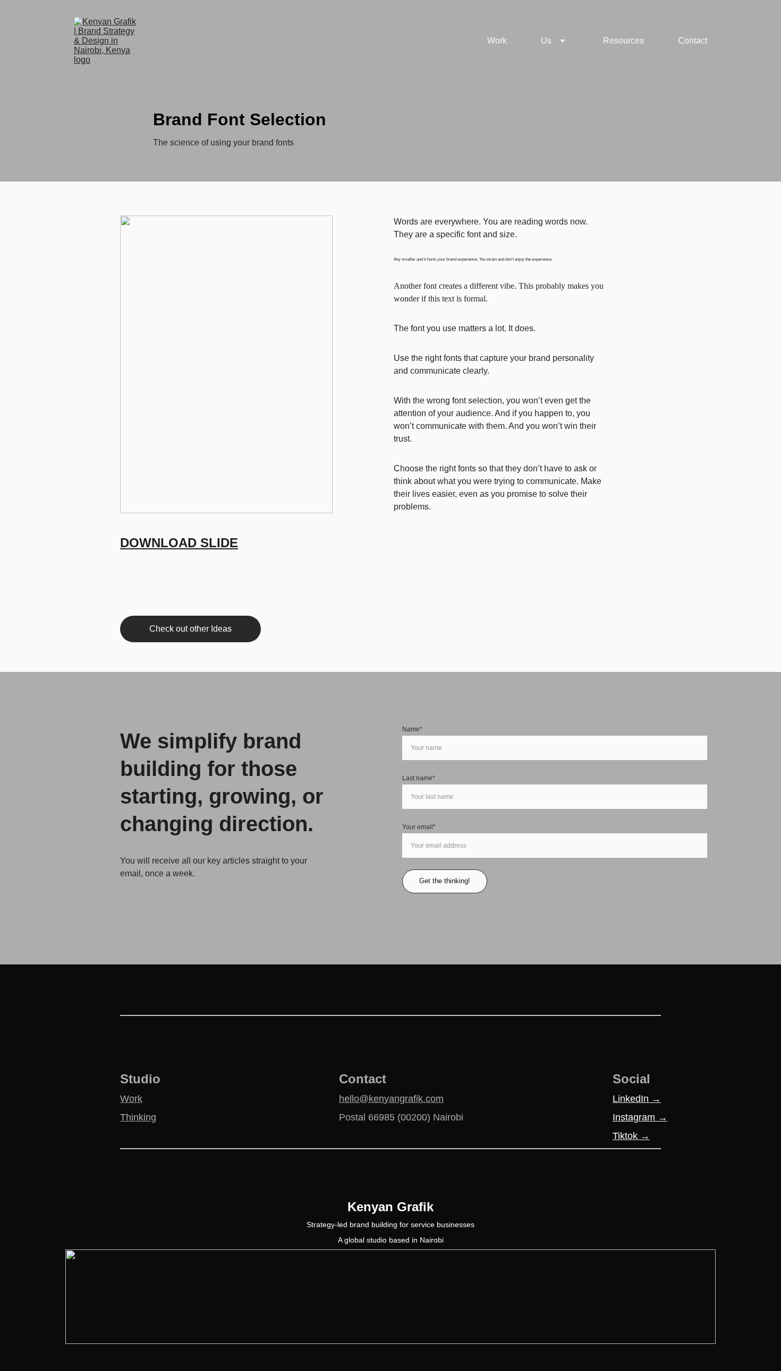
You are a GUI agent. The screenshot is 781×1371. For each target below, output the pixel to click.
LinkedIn (632, 1098)
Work (497, 40)
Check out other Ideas (190, 628)
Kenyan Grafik (390, 1207)
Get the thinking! (444, 881)
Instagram (635, 1117)
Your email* (419, 827)
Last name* (418, 778)
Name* (412, 729)
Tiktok (626, 1136)
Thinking (138, 1117)
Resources (623, 40)
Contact (692, 40)
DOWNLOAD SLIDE (179, 543)
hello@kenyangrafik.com (391, 1098)
